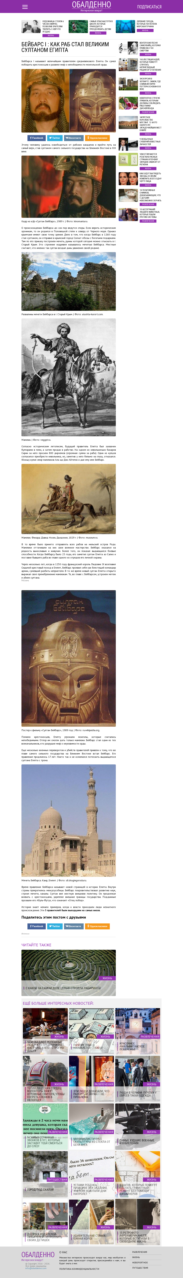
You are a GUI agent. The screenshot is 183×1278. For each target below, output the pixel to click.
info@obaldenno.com (35, 1268)
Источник (25, 934)
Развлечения (139, 1252)
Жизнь (136, 1257)
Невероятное (140, 1262)
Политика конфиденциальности (79, 1269)
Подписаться (149, 7)
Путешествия (140, 1268)
